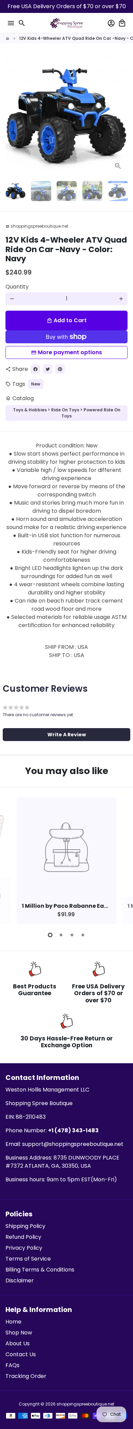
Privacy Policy (23, 1248)
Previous (11, 859)
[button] (66, 734)
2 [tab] (61, 935)
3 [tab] (72, 935)
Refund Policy (23, 1237)
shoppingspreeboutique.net (85, 1404)
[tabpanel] (66, 860)
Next (121, 114)
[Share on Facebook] (35, 369)
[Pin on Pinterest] (60, 369)
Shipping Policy (25, 1226)
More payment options (70, 352)
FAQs (12, 1365)
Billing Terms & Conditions (39, 1270)
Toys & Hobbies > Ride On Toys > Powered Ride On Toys (66, 413)
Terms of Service (28, 1259)
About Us (17, 1343)
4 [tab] (83, 935)
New (35, 384)
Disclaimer (19, 1280)
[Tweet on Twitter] (48, 369)
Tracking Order (25, 1376)
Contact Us (20, 1354)
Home (13, 1322)
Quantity (17, 287)
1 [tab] (50, 935)
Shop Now (18, 1332)
